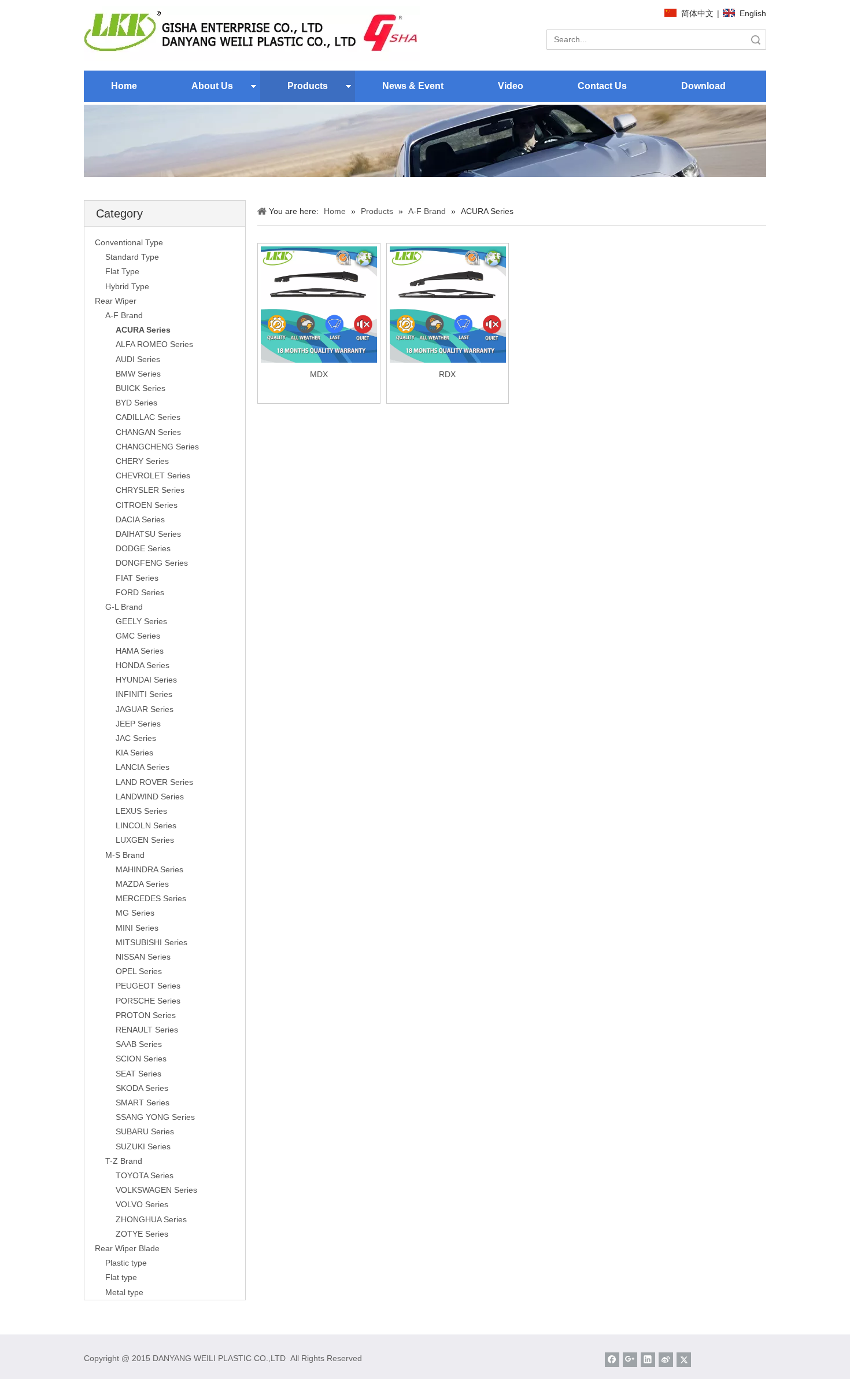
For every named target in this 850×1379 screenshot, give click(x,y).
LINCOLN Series (146, 825)
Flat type (121, 1277)
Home (124, 86)
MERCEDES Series (151, 898)
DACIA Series (140, 519)
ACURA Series (143, 329)
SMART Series (142, 1102)
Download (703, 86)
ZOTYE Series (142, 1233)
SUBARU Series (145, 1131)
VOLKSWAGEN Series (156, 1189)
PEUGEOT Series (148, 985)
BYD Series (136, 402)
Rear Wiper (115, 300)
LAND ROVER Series (154, 782)
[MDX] (319, 303)
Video (510, 86)
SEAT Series (138, 1073)
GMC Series (138, 635)
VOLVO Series (142, 1204)
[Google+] (630, 1359)
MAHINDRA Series (149, 869)
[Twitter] (684, 1359)
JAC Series (136, 738)
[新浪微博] (666, 1359)
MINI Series (137, 927)
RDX (447, 374)
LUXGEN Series (145, 840)
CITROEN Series (147, 505)
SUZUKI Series (143, 1146)
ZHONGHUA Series (151, 1219)
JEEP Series (138, 723)
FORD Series (140, 592)
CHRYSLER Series (150, 490)
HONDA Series (142, 665)
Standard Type (132, 256)
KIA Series (134, 752)
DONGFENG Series (152, 562)
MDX (319, 374)
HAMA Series (140, 650)
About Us (212, 86)
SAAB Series (139, 1044)
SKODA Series (142, 1088)
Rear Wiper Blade (127, 1248)
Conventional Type (129, 242)
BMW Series (138, 373)
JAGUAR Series (144, 709)
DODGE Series (143, 548)
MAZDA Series (142, 883)
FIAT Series (137, 577)
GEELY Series (141, 621)
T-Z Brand (123, 1161)
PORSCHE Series (148, 1000)
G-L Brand (124, 606)
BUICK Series (140, 388)
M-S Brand (125, 855)
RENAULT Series (147, 1029)
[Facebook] (612, 1359)
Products (307, 86)
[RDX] (448, 303)
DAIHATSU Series (148, 534)
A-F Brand (124, 315)
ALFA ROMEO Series (154, 344)
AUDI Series (138, 359)
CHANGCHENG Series (157, 446)
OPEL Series (139, 971)
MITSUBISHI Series (151, 942)
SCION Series (141, 1058)
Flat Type (122, 271)
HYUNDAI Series (146, 679)
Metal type (124, 1292)
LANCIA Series (142, 767)
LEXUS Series (141, 811)
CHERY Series (142, 461)
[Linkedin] (648, 1359)
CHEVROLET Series (153, 475)
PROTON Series (146, 1015)
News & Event (413, 86)
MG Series (135, 912)
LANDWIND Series (150, 796)
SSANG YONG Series (155, 1117)
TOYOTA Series (144, 1175)
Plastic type (126, 1262)
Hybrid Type (127, 286)
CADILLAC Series (148, 417)
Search (756, 39)
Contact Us (602, 86)
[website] (252, 33)
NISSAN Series (143, 956)
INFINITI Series (144, 694)
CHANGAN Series (148, 432)
